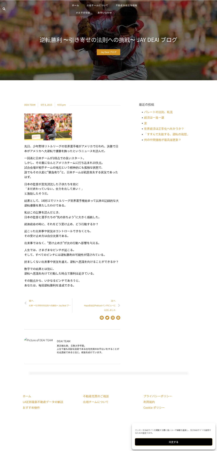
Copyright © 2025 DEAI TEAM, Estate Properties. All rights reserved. (108, 446)
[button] (4, 9)
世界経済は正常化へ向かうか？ (164, 128)
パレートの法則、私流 (158, 112)
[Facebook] (85, 422)
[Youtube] (91, 422)
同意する (173, 442)
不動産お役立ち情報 (126, 5)
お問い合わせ (105, 12)
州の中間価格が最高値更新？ (162, 139)
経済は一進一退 (154, 117)
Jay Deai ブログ (108, 52)
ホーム (75, 5)
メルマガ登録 (83, 12)
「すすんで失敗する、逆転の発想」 (167, 134)
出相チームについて (97, 5)
